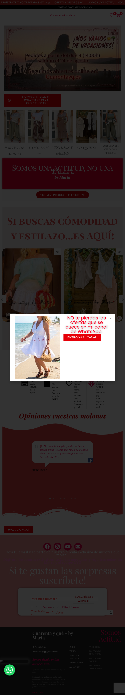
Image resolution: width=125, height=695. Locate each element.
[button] (110, 318)
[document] (62, 347)
